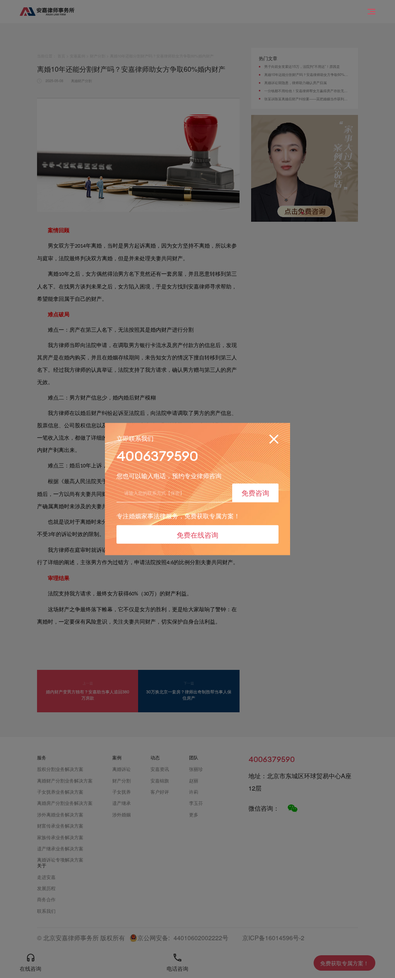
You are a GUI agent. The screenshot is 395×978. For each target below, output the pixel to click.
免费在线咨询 (197, 534)
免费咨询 (255, 492)
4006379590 (157, 456)
